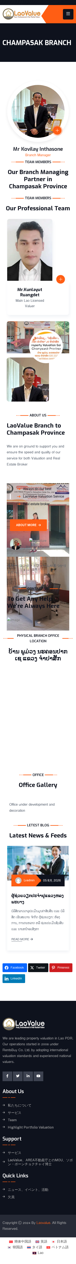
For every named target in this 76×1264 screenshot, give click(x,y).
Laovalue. (44, 1223)
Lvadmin (29, 880)
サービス (14, 1113)
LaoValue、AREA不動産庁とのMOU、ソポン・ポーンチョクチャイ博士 (40, 1162)
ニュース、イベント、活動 (28, 1190)
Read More (20, 939)
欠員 (11, 1197)
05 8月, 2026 (52, 880)
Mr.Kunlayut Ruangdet (29, 292)
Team (12, 1120)
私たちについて (19, 1105)
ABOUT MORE (26, 525)
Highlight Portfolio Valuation (31, 1127)
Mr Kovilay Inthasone (38, 149)
